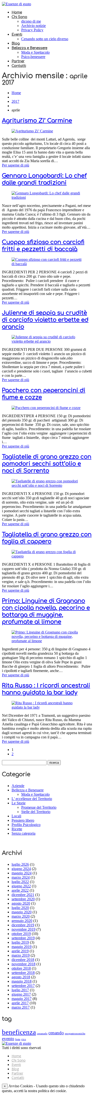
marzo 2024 (21, 877)
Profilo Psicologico (26, 825)
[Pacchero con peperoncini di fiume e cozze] (46, 408)
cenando (56, 1032)
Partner (18, 61)
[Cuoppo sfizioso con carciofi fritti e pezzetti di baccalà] (47, 264)
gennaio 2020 (22, 921)
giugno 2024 (21, 869)
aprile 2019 (20, 951)
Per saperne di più (15, 165)
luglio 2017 (20, 990)
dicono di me (31, 21)
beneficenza (19, 1032)
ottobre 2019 (21, 934)
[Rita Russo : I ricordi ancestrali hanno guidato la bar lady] (47, 707)
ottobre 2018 (21, 968)
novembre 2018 (23, 964)
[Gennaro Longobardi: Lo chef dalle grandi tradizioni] (47, 197)
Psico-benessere (33, 57)
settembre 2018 (23, 973)
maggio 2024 (22, 873)
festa (17, 1039)
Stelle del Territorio (35, 812)
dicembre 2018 (23, 960)
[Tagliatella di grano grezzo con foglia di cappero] (47, 556)
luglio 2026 (20, 864)
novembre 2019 (23, 929)
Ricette (17, 829)
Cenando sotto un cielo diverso (44, 39)
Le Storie (19, 803)
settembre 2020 (23, 899)
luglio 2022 (20, 882)
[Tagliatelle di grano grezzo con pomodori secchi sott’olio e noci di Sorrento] (47, 485)
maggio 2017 (22, 999)
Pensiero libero (23, 820)
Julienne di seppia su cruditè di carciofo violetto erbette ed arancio (45, 320)
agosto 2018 (21, 977)
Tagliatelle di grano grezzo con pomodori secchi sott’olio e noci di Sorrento (46, 464)
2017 (15, 101)
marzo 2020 (21, 916)
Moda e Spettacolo (35, 52)
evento (8, 1038)
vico (23, 1039)
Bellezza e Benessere (29, 48)
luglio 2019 (20, 942)
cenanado (42, 1033)
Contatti (19, 66)
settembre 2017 (23, 986)
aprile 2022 (20, 890)
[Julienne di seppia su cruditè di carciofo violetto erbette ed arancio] (47, 341)
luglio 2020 (20, 908)
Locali (16, 816)
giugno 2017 (21, 994)
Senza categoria (23, 833)
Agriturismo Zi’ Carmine (37, 120)
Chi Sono (19, 17)
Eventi (17, 34)
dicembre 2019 (23, 925)
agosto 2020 (21, 903)
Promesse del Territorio (38, 807)
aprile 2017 (20, 1003)
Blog (16, 43)
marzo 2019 (21, 955)
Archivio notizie (33, 26)
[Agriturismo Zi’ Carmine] (32, 131)
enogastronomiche (75, 1033)
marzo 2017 (21, 1007)
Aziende (18, 786)
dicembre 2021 (23, 895)
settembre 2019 (23, 938)
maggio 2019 (22, 947)
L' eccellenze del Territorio (32, 799)
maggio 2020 (22, 912)
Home (17, 12)
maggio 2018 (22, 981)
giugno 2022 (21, 886)
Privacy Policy (32, 30)
